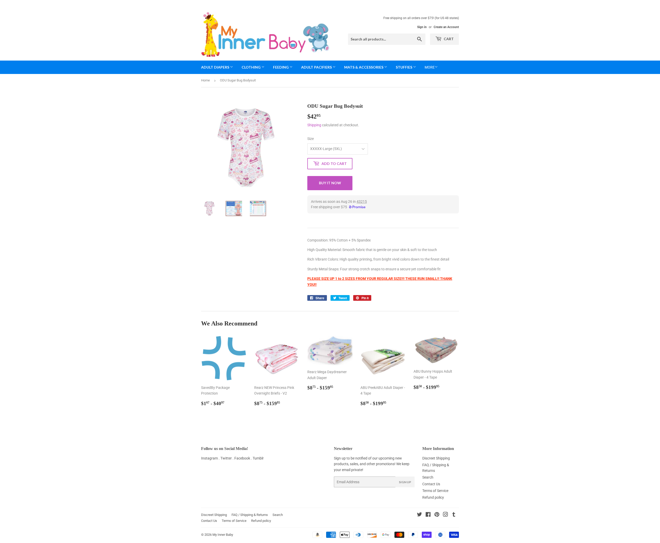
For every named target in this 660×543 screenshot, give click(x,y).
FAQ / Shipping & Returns (250, 515)
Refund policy (433, 497)
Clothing (251, 67)
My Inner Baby (222, 535)
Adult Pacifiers (317, 67)
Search (427, 477)
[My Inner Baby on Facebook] (428, 515)
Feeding (281, 67)
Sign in (422, 27)
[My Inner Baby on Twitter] (419, 515)
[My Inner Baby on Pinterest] (437, 515)
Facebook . (243, 458)
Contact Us (431, 484)
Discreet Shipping (436, 458)
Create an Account (446, 27)
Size (310, 139)
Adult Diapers (215, 67)
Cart (448, 39)
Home (205, 80)
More (430, 67)
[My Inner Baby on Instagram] (445, 515)
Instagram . (210, 458)
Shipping (314, 125)
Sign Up (405, 482)
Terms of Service (435, 491)
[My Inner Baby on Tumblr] (453, 515)
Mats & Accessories (364, 67)
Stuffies (404, 67)
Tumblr (258, 458)
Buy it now (330, 183)
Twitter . (227, 458)
